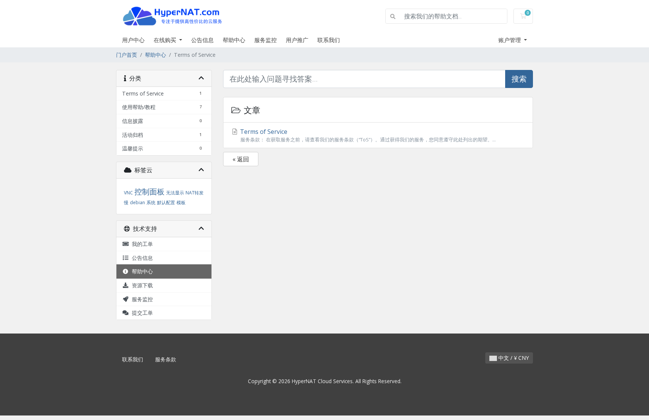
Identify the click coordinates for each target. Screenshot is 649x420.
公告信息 (202, 40)
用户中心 (133, 40)
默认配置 (166, 202)
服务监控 (265, 40)
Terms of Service (367, 135)
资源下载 (141, 285)
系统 (150, 202)
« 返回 (240, 159)
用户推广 (297, 40)
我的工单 (141, 243)
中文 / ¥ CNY (513, 357)
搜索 (519, 79)
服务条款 (165, 359)
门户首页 (126, 54)
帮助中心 (234, 40)
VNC (128, 193)
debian (137, 202)
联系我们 (328, 40)
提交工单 (141, 312)
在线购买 (166, 40)
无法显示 (175, 193)
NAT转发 (195, 193)
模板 (181, 202)
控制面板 (149, 191)
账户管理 (510, 40)
